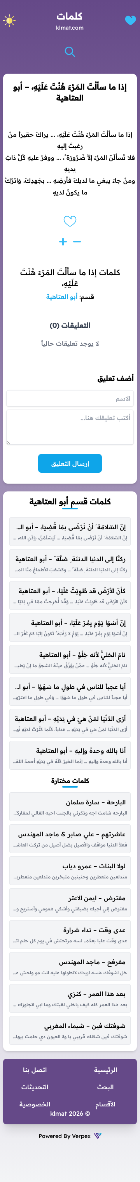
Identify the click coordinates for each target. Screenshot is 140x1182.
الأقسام (105, 1104)
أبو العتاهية (61, 296)
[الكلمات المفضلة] (130, 20)
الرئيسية (105, 1070)
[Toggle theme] (9, 20)
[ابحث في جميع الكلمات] (70, 52)
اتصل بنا (35, 1070)
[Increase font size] (63, 241)
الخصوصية (34, 1104)
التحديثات (34, 1087)
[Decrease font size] (77, 241)
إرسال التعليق (70, 463)
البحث (105, 1087)
